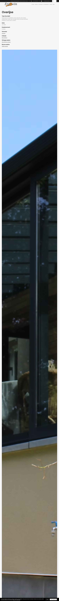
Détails (47, 599)
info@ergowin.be (47, 1)
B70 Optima (4, 37)
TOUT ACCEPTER (53, 599)
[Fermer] (57, 599)
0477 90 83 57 (35, 1)
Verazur (3, 33)
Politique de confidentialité (16, 599)
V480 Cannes (5, 46)
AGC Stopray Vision (6, 42)
